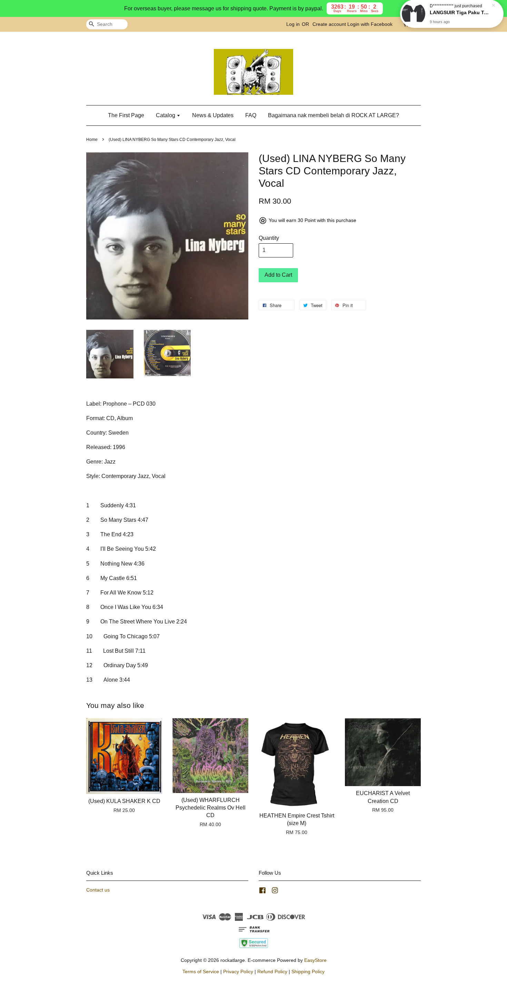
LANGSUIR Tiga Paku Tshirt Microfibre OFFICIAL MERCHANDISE (460, 16)
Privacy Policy (238, 971)
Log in (293, 24)
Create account (329, 24)
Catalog (166, 115)
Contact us (98, 890)
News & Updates (212, 115)
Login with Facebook (369, 24)
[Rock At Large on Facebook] (262, 891)
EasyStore (315, 960)
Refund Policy (272, 971)
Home (92, 139)
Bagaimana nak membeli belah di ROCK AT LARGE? (333, 115)
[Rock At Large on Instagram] (275, 891)
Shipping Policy (308, 971)
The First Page (126, 115)
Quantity (269, 238)
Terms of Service (200, 971)
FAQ (250, 115)
